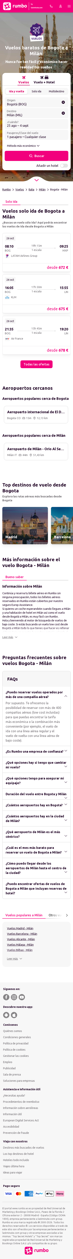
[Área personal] (60, 6)
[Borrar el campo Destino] (63, 113)
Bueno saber (14, 577)
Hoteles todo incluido (16, 1160)
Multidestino (56, 91)
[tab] (24, 79)
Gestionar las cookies (16, 1055)
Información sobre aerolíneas (20, 1108)
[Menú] (69, 6)
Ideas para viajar (12, 1172)
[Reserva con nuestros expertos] (51, 6)
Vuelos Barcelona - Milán (22, 933)
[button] (10, 637)
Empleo (7, 1062)
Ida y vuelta (16, 91)
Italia (31, 189)
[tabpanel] (36, 286)
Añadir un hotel (47, 165)
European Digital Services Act (21, 1120)
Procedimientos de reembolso (21, 1101)
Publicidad (9, 1068)
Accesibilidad (11, 1126)
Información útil (12, 1114)
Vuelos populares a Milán (23, 915)
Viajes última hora (13, 1166)
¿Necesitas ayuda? (14, 1095)
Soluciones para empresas (19, 1080)
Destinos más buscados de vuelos (23, 1147)
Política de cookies (14, 1049)
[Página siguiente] (67, 915)
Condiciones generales (17, 1037)
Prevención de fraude (16, 1132)
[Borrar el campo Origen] (63, 102)
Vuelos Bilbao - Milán (20, 950)
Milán (42, 189)
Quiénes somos (12, 1031)
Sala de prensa (12, 1074)
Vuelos (19, 189)
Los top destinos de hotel (18, 1153)
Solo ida (36, 91)
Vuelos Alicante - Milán (21, 939)
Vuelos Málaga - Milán (20, 944)
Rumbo (6, 189)
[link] (36, 252)
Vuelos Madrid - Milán (20, 928)
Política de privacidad (15, 1043)
